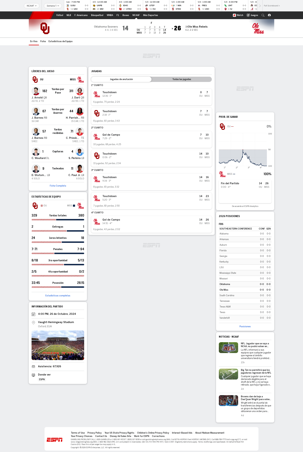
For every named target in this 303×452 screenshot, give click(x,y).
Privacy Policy (94, 433)
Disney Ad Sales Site (120, 436)
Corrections (158, 436)
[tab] (121, 79)
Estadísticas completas (57, 295)
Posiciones (245, 326)
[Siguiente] (259, 5)
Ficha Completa (58, 186)
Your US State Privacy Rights (119, 433)
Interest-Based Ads (182, 433)
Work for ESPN (141, 436)
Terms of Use (78, 433)
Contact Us (101, 436)
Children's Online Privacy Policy (153, 433)
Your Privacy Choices (81, 436)
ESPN (41, 15)
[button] (263, 15)
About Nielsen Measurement (209, 433)
